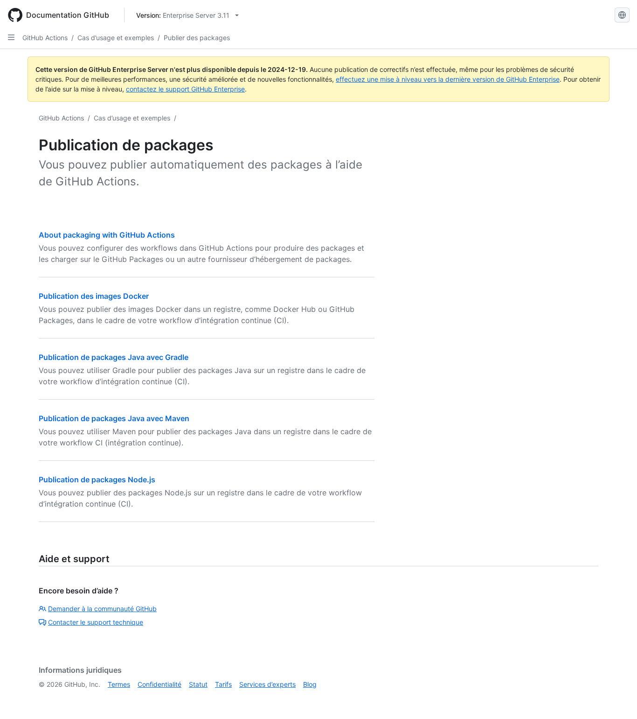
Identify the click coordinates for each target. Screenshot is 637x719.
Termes (119, 684)
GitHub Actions (45, 38)
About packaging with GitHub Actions (107, 235)
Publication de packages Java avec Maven (114, 418)
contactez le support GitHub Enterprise (185, 89)
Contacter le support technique (95, 622)
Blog (310, 684)
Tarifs (223, 684)
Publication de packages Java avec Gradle (113, 357)
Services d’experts (267, 684)
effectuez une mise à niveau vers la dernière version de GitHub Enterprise (448, 79)
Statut (198, 684)
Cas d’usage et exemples (115, 38)
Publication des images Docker (94, 296)
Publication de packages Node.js (97, 479)
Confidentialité (159, 684)
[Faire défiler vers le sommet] (616, 698)
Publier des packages (197, 38)
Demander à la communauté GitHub (102, 609)
